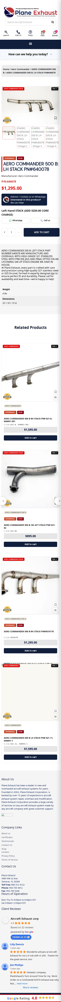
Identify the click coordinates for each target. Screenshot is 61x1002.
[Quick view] (55, 397)
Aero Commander (20, 69)
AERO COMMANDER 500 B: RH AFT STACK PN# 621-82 (29, 526)
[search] (6, 32)
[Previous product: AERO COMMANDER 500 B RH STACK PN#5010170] (3, 501)
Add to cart (41, 232)
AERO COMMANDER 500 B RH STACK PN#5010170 (29, 631)
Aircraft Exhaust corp (25, 918)
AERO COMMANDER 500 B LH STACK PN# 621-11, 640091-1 (28, 739)
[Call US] (18, 32)
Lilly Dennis (17, 944)
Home (6, 69)
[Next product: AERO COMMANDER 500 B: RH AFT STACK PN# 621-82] (57, 501)
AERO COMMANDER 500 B (15, 512)
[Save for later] (55, 118)
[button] (30, 43)
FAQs (30, 35)
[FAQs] (30, 32)
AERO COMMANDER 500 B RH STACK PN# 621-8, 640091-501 (28, 420)
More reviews (30, 987)
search (6, 35)
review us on (19, 937)
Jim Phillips (16, 965)
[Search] (53, 22)
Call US (18, 35)
